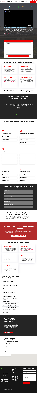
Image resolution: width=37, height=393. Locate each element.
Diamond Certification (7, 81)
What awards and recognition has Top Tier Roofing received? (9, 312)
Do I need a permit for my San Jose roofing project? (9, 296)
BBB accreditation (12, 81)
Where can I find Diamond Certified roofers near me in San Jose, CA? (10, 307)
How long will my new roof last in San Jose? (9, 305)
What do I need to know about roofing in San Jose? (9, 303)
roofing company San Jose (25, 257)
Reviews (16, 1)
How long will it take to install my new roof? (9, 292)
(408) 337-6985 (7, 33)
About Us (8, 1)
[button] (4, 106)
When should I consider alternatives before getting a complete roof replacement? (9, 281)
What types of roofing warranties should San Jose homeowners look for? (10, 299)
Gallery (19, 1)
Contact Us (26, 1)
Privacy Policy (16, 390)
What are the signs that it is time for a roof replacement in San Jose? (9, 283)
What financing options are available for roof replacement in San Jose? (9, 310)
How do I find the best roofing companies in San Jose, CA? (10, 285)
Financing (22, 1)
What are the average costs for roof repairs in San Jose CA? (10, 290)
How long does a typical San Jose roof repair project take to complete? (9, 301)
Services (12, 1)
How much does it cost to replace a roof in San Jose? (10, 288)
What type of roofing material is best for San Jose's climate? (10, 294)
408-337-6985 (5, 375)
